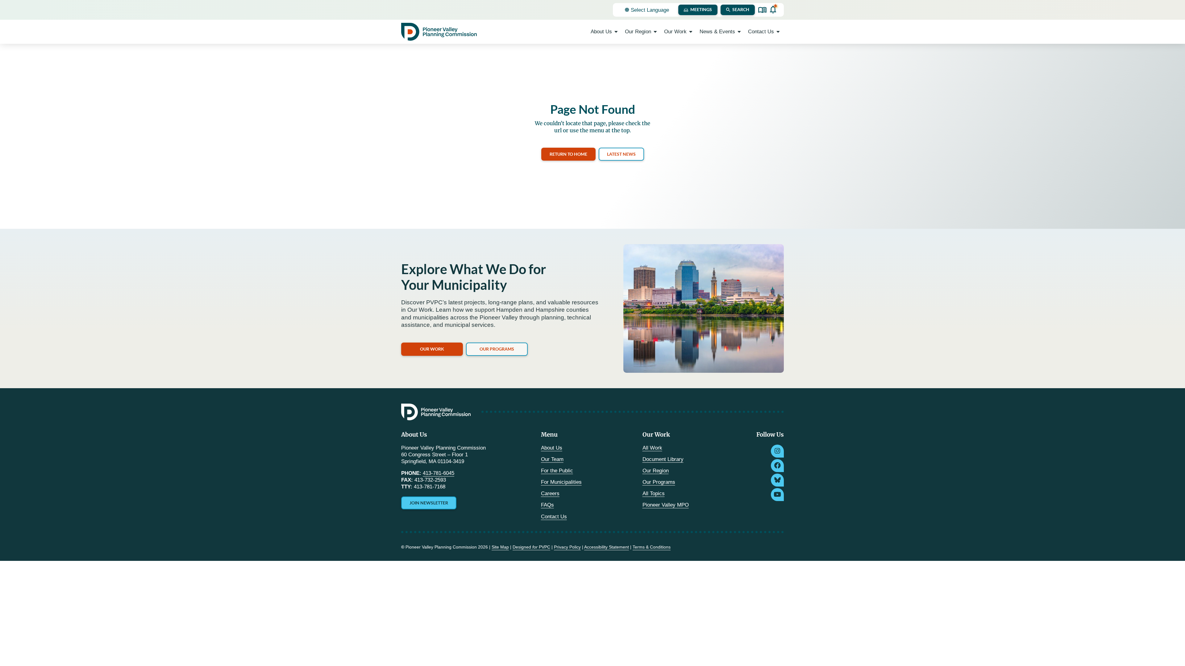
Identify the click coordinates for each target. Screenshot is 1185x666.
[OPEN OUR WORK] (690, 32)
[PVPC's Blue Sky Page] (777, 480)
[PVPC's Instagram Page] (777, 451)
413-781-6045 (438, 473)
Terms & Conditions (652, 547)
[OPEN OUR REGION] (655, 32)
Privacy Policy (567, 547)
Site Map (500, 547)
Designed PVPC (531, 547)
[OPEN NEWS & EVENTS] (739, 32)
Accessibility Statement (606, 547)
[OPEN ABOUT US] (616, 32)
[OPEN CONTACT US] (778, 32)
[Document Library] (762, 10)
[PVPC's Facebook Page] (777, 465)
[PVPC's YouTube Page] (777, 494)
